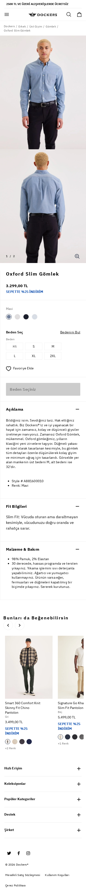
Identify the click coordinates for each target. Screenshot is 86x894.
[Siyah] (74, 737)
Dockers (9, 26)
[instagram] (28, 853)
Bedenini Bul (70, 332)
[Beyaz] (17, 316)
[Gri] (8, 742)
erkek (22, 26)
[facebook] (18, 853)
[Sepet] (79, 14)
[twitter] (9, 853)
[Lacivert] (26, 316)
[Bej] (14, 741)
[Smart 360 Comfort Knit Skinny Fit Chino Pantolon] (29, 667)
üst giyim (35, 26)
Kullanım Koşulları (57, 875)
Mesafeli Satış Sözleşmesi (22, 875)
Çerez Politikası (15, 885)
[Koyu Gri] (22, 741)
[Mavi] (9, 317)
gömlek (51, 26)
